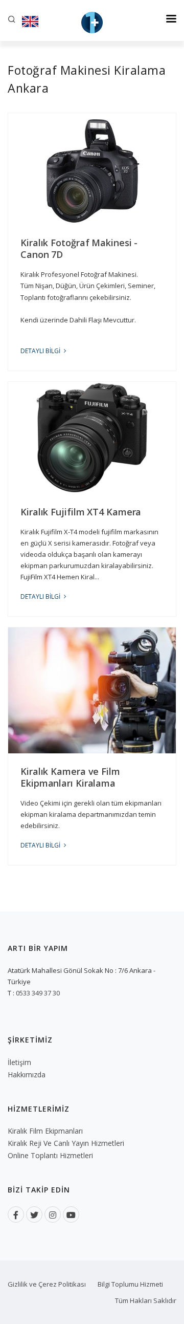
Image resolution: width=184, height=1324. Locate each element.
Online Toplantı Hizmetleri (50, 1155)
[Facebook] (16, 1214)
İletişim (19, 1062)
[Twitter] (34, 1214)
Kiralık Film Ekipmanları (45, 1131)
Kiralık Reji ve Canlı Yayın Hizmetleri (66, 1143)
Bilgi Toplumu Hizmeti (130, 1284)
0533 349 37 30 (38, 992)
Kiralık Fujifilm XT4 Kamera (80, 512)
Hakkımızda (26, 1074)
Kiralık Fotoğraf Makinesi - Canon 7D (78, 248)
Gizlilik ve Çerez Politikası (47, 1284)
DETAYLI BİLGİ (41, 350)
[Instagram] (52, 1214)
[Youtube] (71, 1214)
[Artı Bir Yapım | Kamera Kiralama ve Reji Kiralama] (92, 20)
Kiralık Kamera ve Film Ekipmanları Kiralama (70, 777)
